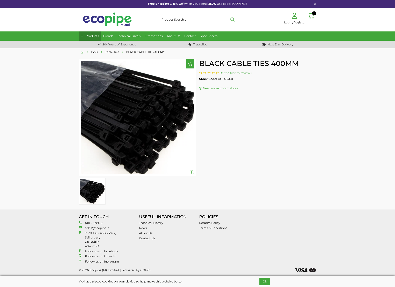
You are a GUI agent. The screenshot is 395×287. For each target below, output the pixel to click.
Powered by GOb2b (136, 270)
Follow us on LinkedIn (100, 256)
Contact (190, 36)
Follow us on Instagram (102, 261)
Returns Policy (209, 223)
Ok (265, 281)
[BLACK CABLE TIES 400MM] (137, 117)
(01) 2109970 (93, 223)
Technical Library (129, 36)
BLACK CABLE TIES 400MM (145, 52)
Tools (94, 52)
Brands (108, 36)
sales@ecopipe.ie (97, 228)
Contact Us (147, 238)
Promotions (154, 36)
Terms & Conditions (213, 228)
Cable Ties (112, 52)
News (143, 228)
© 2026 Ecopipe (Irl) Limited (99, 270)
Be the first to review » (236, 73)
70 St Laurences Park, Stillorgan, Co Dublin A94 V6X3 (100, 239)
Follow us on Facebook (101, 251)
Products (92, 36)
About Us (173, 36)
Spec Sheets (208, 36)
